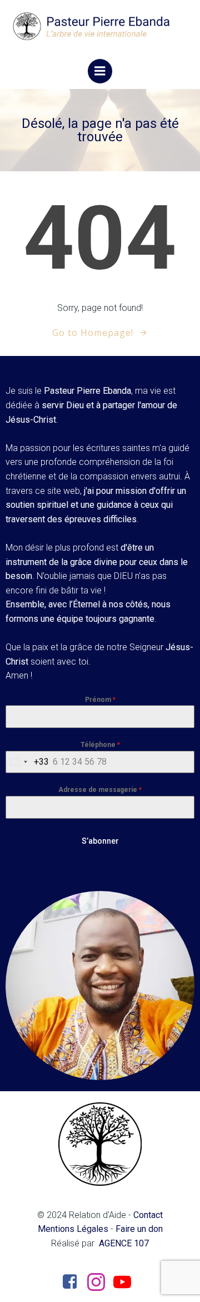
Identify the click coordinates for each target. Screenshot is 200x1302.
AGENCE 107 (124, 1243)
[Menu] (100, 71)
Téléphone (100, 745)
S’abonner (100, 840)
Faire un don (139, 1229)
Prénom (100, 700)
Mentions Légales (73, 1229)
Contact (148, 1215)
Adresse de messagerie (100, 790)
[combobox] (27, 762)
